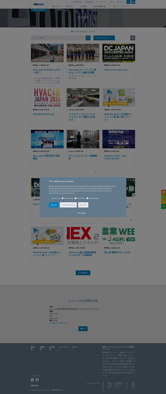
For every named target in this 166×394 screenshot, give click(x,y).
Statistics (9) (81, 198)
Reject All (83, 205)
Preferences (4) (68, 198)
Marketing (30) (93, 198)
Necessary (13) (55, 198)
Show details (81, 213)
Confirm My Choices (68, 205)
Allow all (53, 205)
